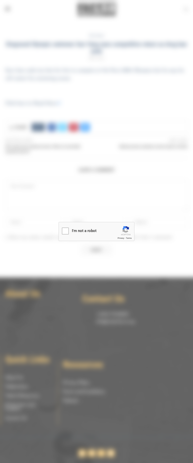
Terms (129, 238)
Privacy (121, 238)
